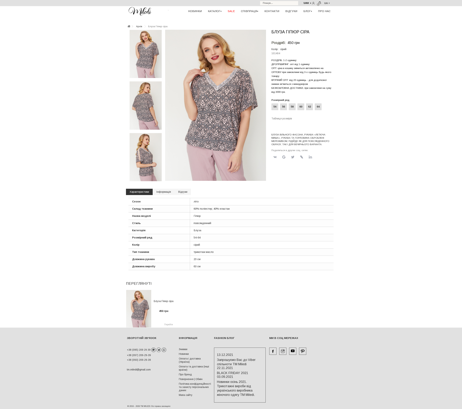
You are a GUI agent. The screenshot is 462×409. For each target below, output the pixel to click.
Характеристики (139, 191)
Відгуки (182, 191)
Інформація (163, 191)
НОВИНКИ (195, 11)
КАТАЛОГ (214, 11)
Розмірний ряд (281, 100)
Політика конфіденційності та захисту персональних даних (195, 387)
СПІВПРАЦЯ (249, 11)
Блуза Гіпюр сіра (163, 301)
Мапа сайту (185, 395)
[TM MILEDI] (140, 11)
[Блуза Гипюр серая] (146, 54)
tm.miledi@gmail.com (135, 369)
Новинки (184, 353)
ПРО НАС (324, 11)
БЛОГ (307, 11)
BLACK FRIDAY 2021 (232, 373)
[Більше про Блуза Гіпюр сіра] (138, 308)
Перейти (168, 324)
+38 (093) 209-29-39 (139, 359)
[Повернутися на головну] (129, 26)
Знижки (183, 349)
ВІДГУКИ (291, 11)
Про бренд (185, 374)
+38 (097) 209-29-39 (139, 355)
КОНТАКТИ (271, 11)
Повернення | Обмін (190, 379)
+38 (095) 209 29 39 (139, 349)
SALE (231, 11)
